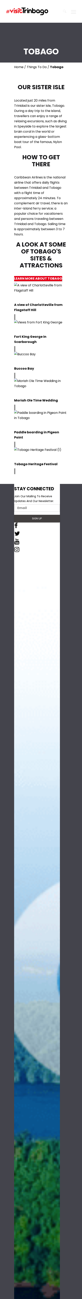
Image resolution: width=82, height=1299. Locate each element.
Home (18, 67)
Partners (20, 580)
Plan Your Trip (23, 570)
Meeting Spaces (25, 609)
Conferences (23, 604)
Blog (17, 575)
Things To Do (37, 67)
